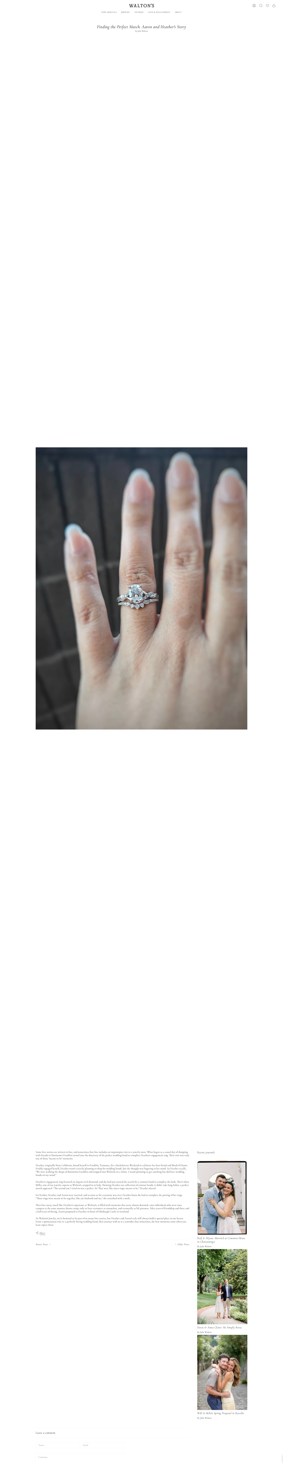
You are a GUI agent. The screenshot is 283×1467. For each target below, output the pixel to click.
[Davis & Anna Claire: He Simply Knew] (222, 1286)
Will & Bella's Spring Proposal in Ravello (220, 1413)
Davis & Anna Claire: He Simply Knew (219, 1327)
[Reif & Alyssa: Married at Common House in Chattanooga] (222, 1197)
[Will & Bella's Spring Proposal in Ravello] (222, 1372)
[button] (125, 12)
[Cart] (273, 5)
